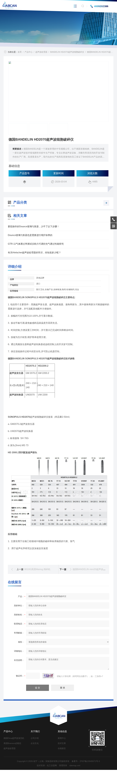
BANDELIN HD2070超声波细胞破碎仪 (67, 52)
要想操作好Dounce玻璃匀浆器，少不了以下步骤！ (33, 226)
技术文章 (62, 743)
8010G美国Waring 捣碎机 (37, 569)
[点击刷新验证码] (48, 675)
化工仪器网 (52, 765)
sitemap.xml (74, 765)
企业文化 (35, 743)
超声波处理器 (41, 52)
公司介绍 (35, 738)
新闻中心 (62, 738)
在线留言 (62, 748)
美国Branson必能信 (12, 743)
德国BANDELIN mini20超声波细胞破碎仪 (94, 569)
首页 (20, 52)
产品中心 (29, 52)
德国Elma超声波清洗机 (14, 738)
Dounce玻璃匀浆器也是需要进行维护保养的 (30, 235)
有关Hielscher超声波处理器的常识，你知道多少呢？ (34, 252)
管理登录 (63, 765)
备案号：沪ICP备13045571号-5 (86, 761)
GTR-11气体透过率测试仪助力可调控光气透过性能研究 (36, 244)
